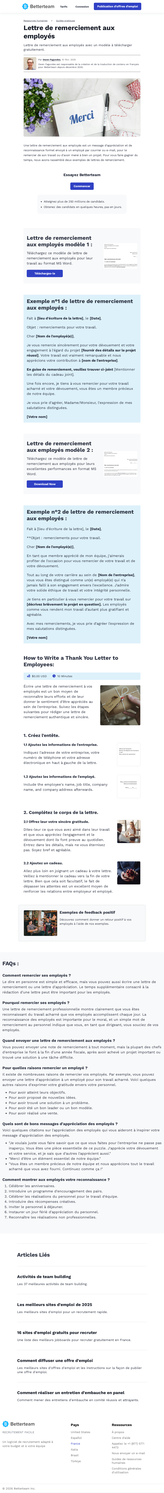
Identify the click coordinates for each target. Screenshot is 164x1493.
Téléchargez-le (44, 273)
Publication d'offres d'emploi (117, 6)
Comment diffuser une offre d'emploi (55, 1360)
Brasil (75, 1455)
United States (80, 1432)
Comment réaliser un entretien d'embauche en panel (70, 1392)
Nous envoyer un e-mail (128, 1453)
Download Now (45, 484)
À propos (118, 1432)
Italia (74, 1449)
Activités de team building (44, 1276)
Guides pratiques (65, 20)
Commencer (82, 186)
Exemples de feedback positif (87, 912)
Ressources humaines (35, 20)
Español (76, 1437)
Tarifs (63, 6)
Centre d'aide (121, 1437)
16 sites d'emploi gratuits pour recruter (57, 1332)
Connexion (82, 6)
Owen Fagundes (51, 59)
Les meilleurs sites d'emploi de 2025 (54, 1304)
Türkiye (76, 1461)
